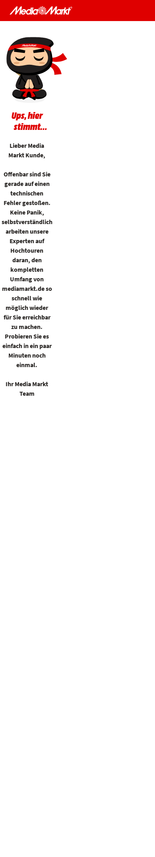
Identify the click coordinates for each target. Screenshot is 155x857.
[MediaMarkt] (41, 10)
